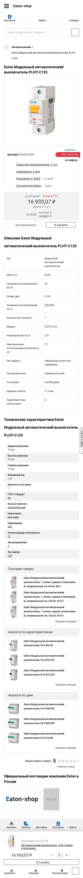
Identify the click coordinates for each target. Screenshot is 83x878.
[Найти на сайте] (75, 32)
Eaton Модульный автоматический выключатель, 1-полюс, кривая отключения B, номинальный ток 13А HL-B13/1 (49, 611)
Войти (42, 20)
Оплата (26, 827)
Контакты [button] (9, 20)
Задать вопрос (81, 439)
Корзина (74, 20)
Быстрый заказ (26, 225)
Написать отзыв (65, 766)
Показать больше (65, 621)
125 (10, 555)
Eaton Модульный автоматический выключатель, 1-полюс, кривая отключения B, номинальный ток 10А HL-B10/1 (49, 596)
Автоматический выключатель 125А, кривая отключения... (47, 847)
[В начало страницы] (75, 871)
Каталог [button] (11, 827)
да (9, 497)
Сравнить (9, 873)
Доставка (41, 827)
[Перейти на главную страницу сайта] (30, 6)
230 (10, 526)
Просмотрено (60, 873)
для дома (13, 517)
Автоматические (21, 47)
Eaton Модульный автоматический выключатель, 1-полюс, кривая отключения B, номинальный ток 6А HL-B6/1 (49, 582)
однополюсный (16, 507)
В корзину (61, 225)
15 (9, 536)
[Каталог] (6, 6)
